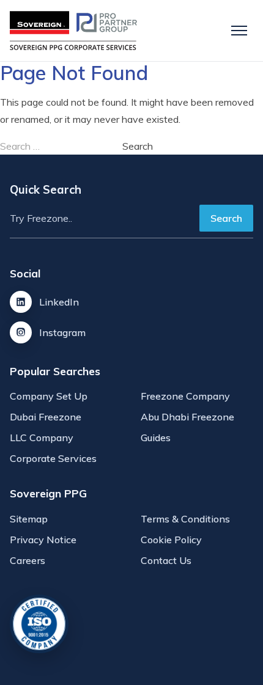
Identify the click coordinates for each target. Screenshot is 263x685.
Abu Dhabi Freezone (187, 417)
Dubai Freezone (45, 417)
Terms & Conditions (185, 519)
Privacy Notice (43, 539)
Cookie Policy (171, 539)
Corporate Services (53, 458)
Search (226, 218)
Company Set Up (48, 396)
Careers (27, 560)
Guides (156, 437)
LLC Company (41, 437)
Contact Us (166, 560)
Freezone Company (185, 396)
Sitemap (29, 519)
